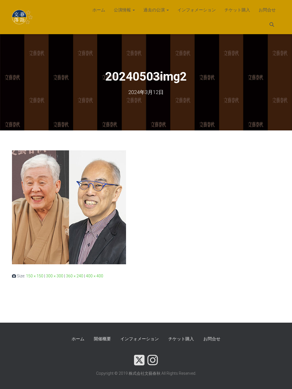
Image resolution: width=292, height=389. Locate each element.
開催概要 (102, 338)
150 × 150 (34, 276)
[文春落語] (23, 17)
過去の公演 (154, 10)
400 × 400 (94, 276)
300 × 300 (54, 276)
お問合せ (267, 10)
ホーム (98, 10)
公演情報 (123, 10)
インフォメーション (196, 10)
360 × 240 (74, 276)
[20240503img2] (69, 207)
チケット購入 (237, 10)
